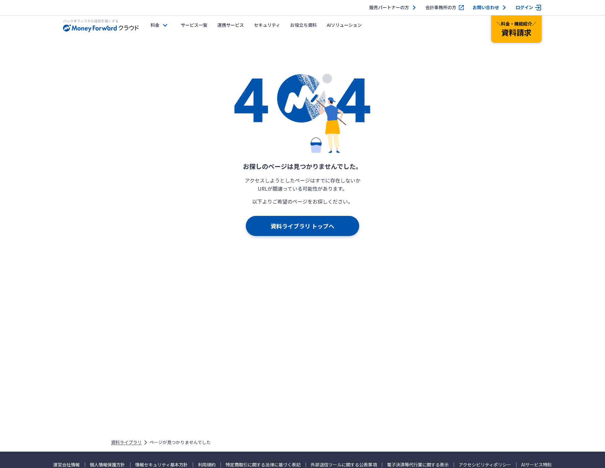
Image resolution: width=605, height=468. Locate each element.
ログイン (524, 7)
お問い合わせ (486, 7)
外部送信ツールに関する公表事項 (344, 465)
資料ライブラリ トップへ (302, 226)
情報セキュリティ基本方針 (161, 465)
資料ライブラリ (126, 442)
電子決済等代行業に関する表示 (418, 465)
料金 (155, 25)
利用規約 (207, 465)
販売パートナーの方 (389, 7)
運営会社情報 (66, 465)
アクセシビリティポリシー (485, 465)
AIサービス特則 (536, 465)
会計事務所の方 (440, 7)
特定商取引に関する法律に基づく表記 (263, 465)
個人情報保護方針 (107, 465)
